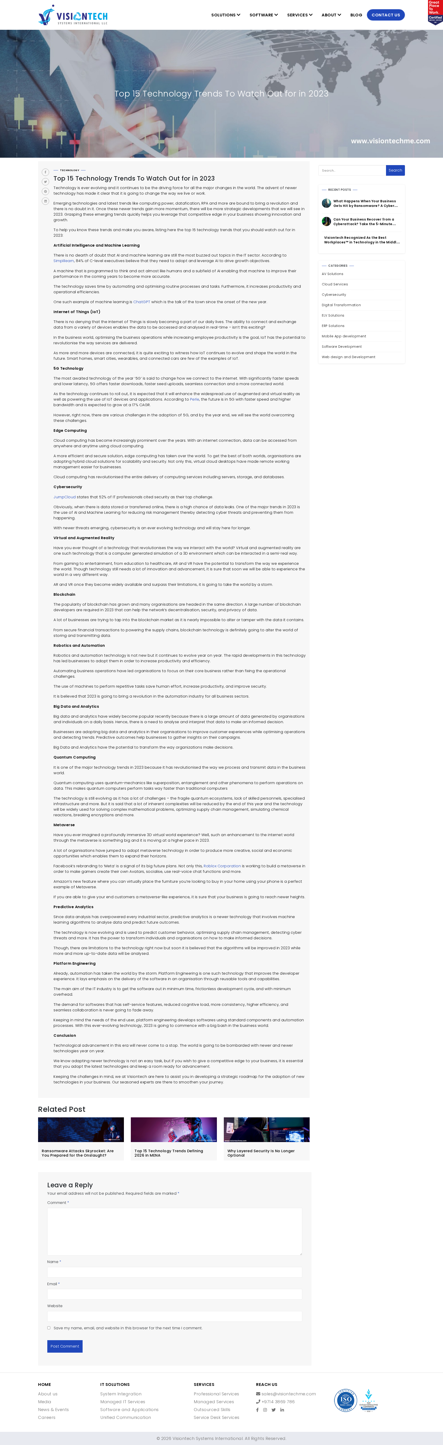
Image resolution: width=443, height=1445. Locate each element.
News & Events (53, 1409)
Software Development (342, 346)
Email (53, 1284)
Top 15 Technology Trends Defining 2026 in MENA (169, 1153)
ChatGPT (141, 302)
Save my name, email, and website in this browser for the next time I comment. (128, 1328)
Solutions (224, 15)
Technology (69, 170)
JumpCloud (65, 497)
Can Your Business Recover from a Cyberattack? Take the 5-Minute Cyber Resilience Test (363, 224)
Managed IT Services (122, 1402)
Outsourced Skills (212, 1409)
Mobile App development (344, 336)
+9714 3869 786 (277, 1402)
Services (298, 15)
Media (44, 1402)
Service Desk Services (216, 1417)
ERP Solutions (333, 325)
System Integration (120, 1394)
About (330, 15)
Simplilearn (64, 260)
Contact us (386, 15)
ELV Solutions (333, 315)
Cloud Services (335, 284)
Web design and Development (348, 357)
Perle (194, 399)
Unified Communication (125, 1417)
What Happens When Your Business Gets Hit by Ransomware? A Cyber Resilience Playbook (364, 206)
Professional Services (216, 1394)
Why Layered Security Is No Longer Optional (261, 1153)
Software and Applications (129, 1409)
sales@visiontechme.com (288, 1394)
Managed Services (214, 1402)
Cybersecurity (334, 294)
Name (54, 1261)
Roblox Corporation (222, 866)
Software (262, 15)
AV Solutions (332, 274)
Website (55, 1306)
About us (47, 1394)
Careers (47, 1417)
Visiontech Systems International (207, 1438)
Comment (58, 1202)
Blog (356, 15)
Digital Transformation (341, 305)
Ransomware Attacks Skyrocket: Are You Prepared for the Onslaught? (78, 1153)
